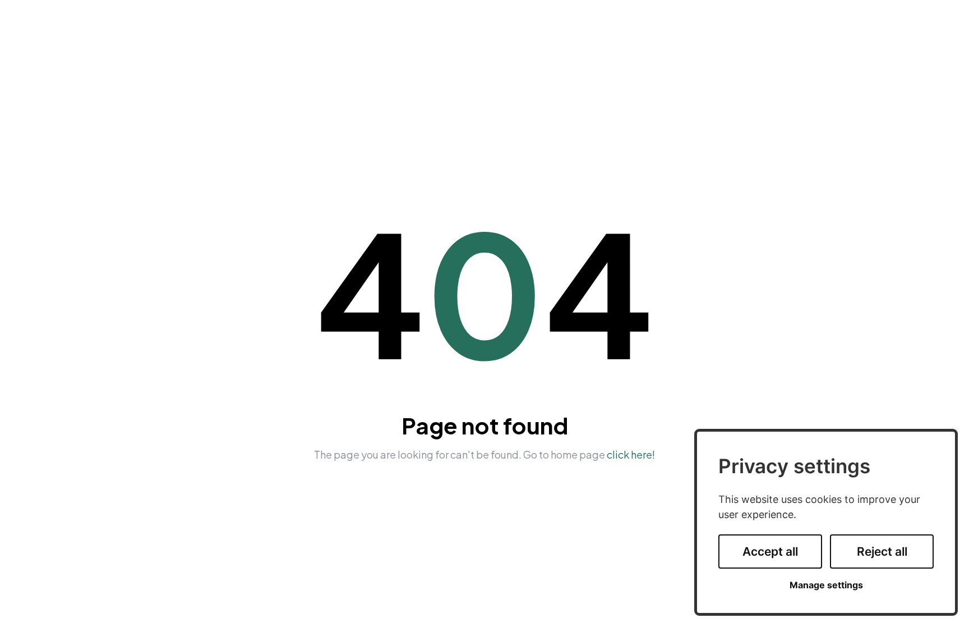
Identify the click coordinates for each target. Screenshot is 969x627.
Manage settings (826, 585)
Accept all (770, 551)
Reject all (882, 551)
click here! (631, 454)
